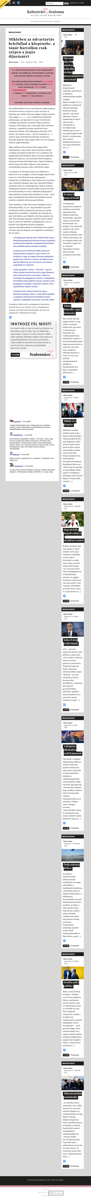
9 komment (74, 710)
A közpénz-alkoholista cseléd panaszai (72, 749)
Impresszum (45, 1188)
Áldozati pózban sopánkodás (73, 1095)
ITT (24, 93)
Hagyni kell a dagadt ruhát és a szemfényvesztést (74, 535)
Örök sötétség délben (72, 866)
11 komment (75, 491)
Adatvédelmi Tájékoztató (45, 1192)
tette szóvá (23, 117)
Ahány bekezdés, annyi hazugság (73, 309)
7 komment (74, 1055)
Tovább (15, 355)
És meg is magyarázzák (71, 196)
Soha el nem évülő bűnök (71, 641)
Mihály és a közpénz (70, 422)
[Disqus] (32, 387)
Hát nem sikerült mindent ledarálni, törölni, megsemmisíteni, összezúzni (73, 68)
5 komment (74, 267)
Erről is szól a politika (71, 984)
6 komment (74, 157)
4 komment (74, 1166)
